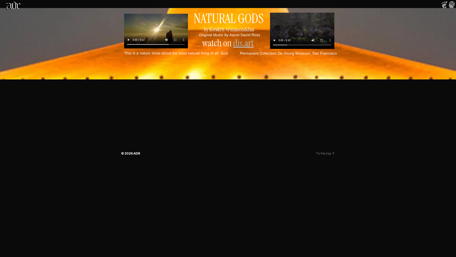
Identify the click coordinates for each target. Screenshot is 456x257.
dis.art (243, 43)
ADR (136, 153)
